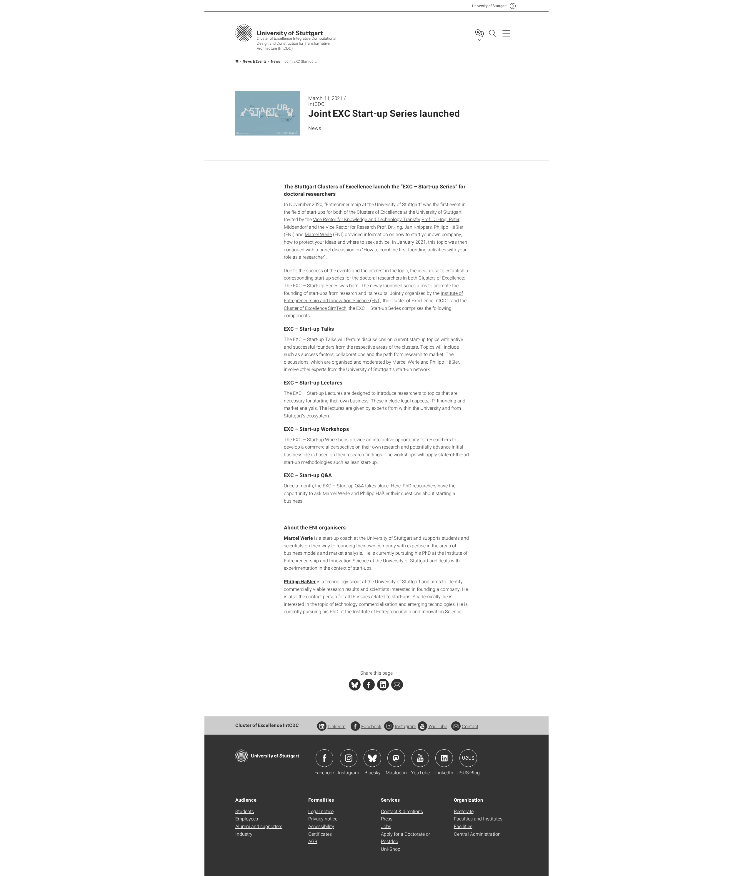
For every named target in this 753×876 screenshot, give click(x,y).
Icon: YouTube (420, 758)
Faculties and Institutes (478, 818)
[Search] (492, 33)
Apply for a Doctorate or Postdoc (405, 838)
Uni (489, 6)
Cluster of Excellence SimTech (315, 308)
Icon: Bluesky (372, 758)
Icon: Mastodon (396, 758)
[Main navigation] (506, 33)
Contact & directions (402, 811)
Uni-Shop (390, 849)
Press (386, 818)
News (275, 61)
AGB (312, 841)
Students (244, 811)
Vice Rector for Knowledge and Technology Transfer (366, 219)
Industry (243, 834)
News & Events (255, 61)
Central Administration (477, 834)
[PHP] (369, 685)
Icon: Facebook (324, 758)
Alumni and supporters (258, 826)
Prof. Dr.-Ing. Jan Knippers (404, 227)
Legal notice (321, 811)
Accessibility (321, 826)
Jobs (386, 826)
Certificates (320, 834)
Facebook (371, 726)
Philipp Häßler (448, 227)
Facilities (463, 826)
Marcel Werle (318, 234)
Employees (246, 818)
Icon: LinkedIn (444, 758)
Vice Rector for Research (351, 227)
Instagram (405, 726)
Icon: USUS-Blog (468, 758)
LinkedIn (337, 726)
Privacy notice (322, 818)
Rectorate (464, 811)
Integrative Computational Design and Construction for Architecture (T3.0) (237, 61)
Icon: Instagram (348, 758)
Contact (470, 726)
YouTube (437, 726)
